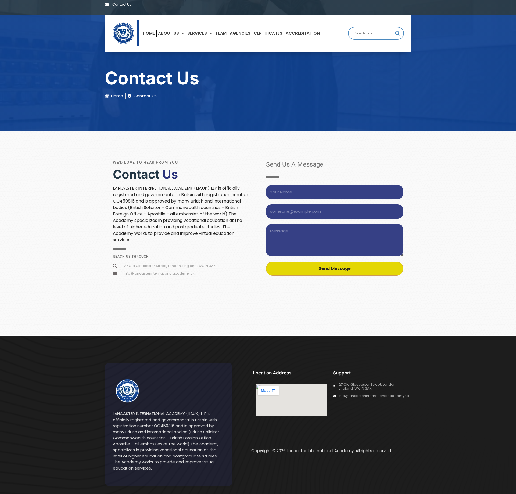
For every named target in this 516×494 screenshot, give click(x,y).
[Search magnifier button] (397, 33)
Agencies (240, 33)
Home (149, 33)
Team (221, 33)
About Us (168, 33)
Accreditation (303, 33)
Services (197, 33)
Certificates (268, 33)
